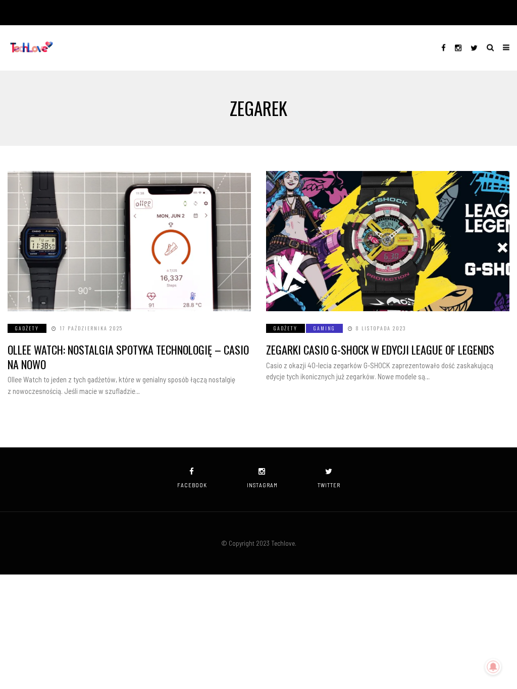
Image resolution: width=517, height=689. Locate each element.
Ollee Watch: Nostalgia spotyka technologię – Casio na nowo (128, 356)
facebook (192, 485)
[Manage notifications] (493, 667)
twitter (329, 485)
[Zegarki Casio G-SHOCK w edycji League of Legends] (387, 241)
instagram (262, 485)
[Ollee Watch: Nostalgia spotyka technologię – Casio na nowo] (129, 241)
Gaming (324, 328)
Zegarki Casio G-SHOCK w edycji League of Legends (380, 349)
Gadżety (27, 328)
